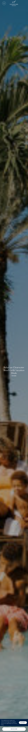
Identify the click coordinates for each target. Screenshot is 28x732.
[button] (4, 3)
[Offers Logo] (14, 3)
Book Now (14, 729)
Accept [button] (22, 722)
